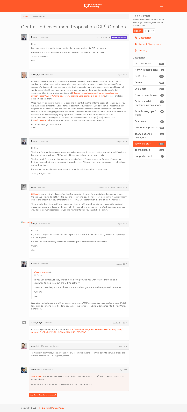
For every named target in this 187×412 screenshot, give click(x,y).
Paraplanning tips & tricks (149, 113)
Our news (149, 121)
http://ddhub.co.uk (40, 120)
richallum (35, 369)
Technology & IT (149, 149)
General (149, 82)
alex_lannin (35, 223)
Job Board (149, 88)
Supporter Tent (149, 156)
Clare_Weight (37, 322)
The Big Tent (44, 408)
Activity (142, 50)
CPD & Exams (149, 76)
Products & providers (149, 127)
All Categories (149, 63)
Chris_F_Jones (37, 74)
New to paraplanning (149, 95)
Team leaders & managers (149, 135)
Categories (145, 37)
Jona (33, 187)
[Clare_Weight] (25, 323)
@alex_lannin (41, 272)
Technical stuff (119, 37)
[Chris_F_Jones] (25, 75)
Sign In (33, 395)
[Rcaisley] (25, 37)
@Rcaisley (36, 194)
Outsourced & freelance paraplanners (149, 103)
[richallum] (25, 370)
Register (42, 395)
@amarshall (36, 376)
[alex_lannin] (27, 222)
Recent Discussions (149, 44)
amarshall (35, 346)
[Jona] (25, 187)
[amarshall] (25, 346)
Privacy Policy (57, 408)
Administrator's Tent (149, 69)
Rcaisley (35, 37)
